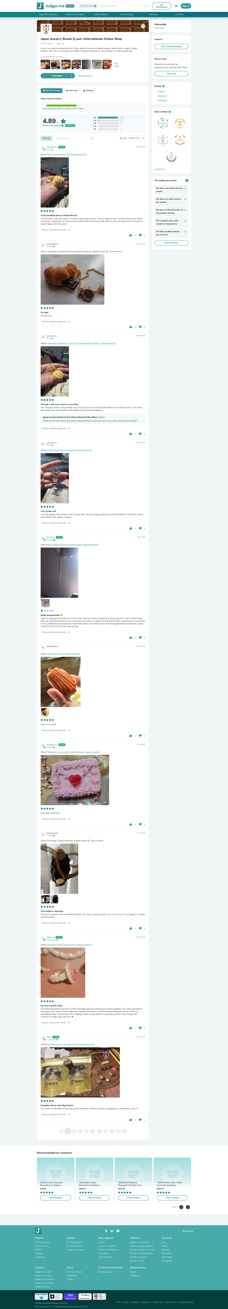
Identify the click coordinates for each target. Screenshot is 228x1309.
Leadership (71, 1275)
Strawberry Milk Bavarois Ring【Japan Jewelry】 (70, 944)
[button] (181, 1207)
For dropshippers (74, 1242)
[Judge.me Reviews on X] (106, 1231)
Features (39, 1249)
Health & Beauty (101, 14)
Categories (135, 1275)
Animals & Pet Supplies (74, 14)
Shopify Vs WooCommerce (142, 1249)
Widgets (39, 1253)
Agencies (166, 1249)
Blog (164, 1242)
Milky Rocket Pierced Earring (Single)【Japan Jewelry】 (73, 544)
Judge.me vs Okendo (44, 1279)
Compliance (146, 1302)
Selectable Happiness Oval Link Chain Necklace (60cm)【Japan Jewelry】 (82, 343)
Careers (69, 1279)
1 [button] (173, 1206)
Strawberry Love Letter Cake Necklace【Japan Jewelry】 (74, 752)
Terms (119, 1302)
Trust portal (103, 1253)
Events (165, 1246)
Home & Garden (127, 14)
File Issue (171, 73)
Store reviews (41, 1246)
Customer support (106, 1246)
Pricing (101, 1242)
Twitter (161, 91)
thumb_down (140, 235)
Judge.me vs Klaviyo (44, 1283)
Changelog (167, 1260)
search (145, 6)
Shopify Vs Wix (137, 1260)
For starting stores (74, 1246)
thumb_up (130, 235)
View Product (55, 1197)
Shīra (48, 1036)
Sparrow (50, 937)
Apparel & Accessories (48, 14)
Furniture (179, 14)
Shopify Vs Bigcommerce (141, 1246)
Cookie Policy (171, 1302)
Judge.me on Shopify (139, 1242)
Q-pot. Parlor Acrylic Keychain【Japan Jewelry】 (70, 450)
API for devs (167, 1257)
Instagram (162, 100)
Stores (133, 1272)
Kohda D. (50, 537)
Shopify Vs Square (138, 1257)
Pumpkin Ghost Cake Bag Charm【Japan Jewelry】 (71, 1044)
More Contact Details (171, 46)
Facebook (162, 95)
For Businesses (161, 5)
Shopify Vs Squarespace (141, 1253)
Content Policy (158, 1302)
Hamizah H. (51, 146)
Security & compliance (108, 1249)
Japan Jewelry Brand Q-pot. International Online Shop (81, 39)
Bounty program (105, 1272)
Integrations (40, 1257)
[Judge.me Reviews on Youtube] (117, 1231)
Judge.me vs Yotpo (43, 1275)
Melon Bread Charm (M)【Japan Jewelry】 (67, 154)
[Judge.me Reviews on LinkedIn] (112, 1231)
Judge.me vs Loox (43, 1272)
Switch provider (42, 1286)
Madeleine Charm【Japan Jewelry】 (64, 653)
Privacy (126, 1302)
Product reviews (42, 1242)
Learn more (159, 169)
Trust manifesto (105, 1257)
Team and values (74, 1272)
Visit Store (57, 75)
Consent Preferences (185, 1302)
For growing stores (75, 1249)
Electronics (153, 14)
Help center (167, 1253)
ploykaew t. (51, 744)
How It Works (171, 242)
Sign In (185, 5)
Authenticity (135, 1302)
